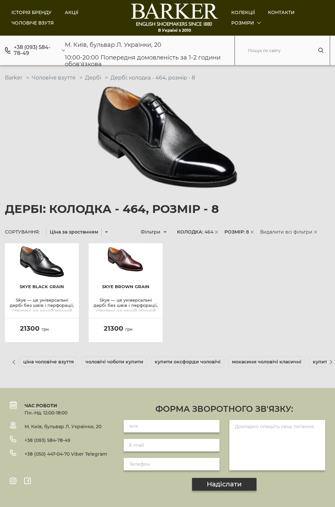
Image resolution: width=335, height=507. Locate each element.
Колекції (243, 12)
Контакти (281, 12)
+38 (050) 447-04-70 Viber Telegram (66, 454)
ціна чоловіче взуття (48, 362)
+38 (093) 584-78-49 (32, 50)
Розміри (243, 23)
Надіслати (224, 484)
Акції (71, 12)
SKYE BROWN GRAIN (126, 286)
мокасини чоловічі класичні (266, 362)
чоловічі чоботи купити (114, 362)
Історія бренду (31, 12)
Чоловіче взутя (32, 23)
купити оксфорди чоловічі (187, 362)
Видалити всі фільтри (286, 232)
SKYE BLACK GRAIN (42, 286)
